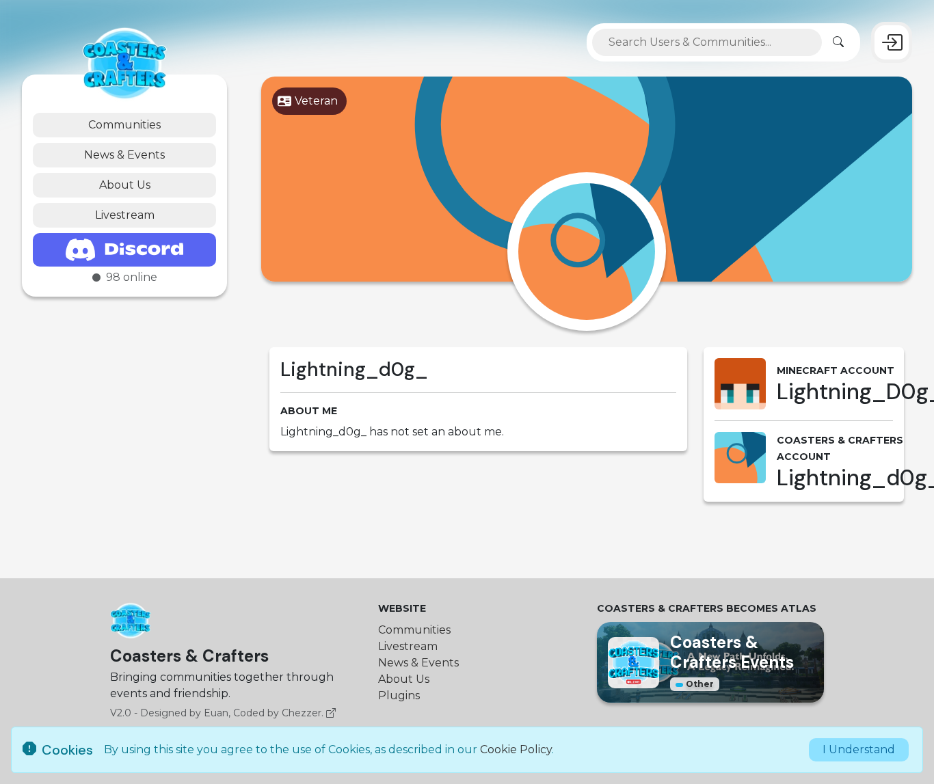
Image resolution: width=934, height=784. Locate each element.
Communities (124, 124)
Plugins (399, 695)
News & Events (124, 154)
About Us (124, 184)
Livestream (125, 214)
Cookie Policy (516, 749)
